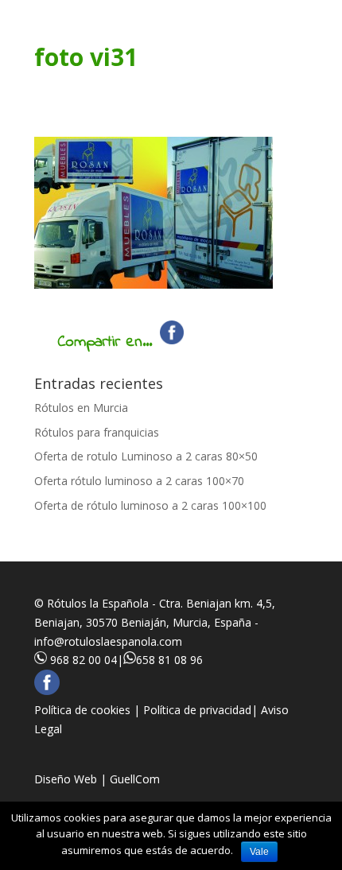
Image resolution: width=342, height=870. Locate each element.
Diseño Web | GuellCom (97, 778)
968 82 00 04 (83, 659)
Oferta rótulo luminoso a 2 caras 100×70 (139, 480)
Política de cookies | (88, 709)
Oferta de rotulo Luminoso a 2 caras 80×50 (146, 456)
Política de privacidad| (202, 709)
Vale (259, 851)
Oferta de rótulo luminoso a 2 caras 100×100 (150, 505)
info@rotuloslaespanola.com (108, 641)
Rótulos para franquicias (96, 432)
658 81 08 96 (169, 659)
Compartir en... (105, 342)
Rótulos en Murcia (81, 407)
